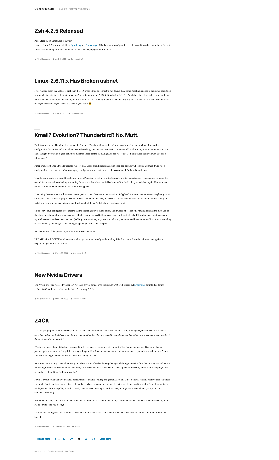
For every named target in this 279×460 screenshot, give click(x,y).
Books (77, 426)
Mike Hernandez (43, 59)
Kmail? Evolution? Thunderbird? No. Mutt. (86, 135)
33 (93, 438)
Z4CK (41, 320)
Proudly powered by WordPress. (61, 451)
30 (71, 438)
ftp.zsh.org (76, 45)
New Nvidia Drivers (58, 275)
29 (64, 438)
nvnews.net (139, 284)
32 (86, 438)
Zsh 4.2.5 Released (58, 31)
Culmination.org (44, 8)
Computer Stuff (77, 59)
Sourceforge (91, 45)
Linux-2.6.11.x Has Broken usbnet (76, 80)
